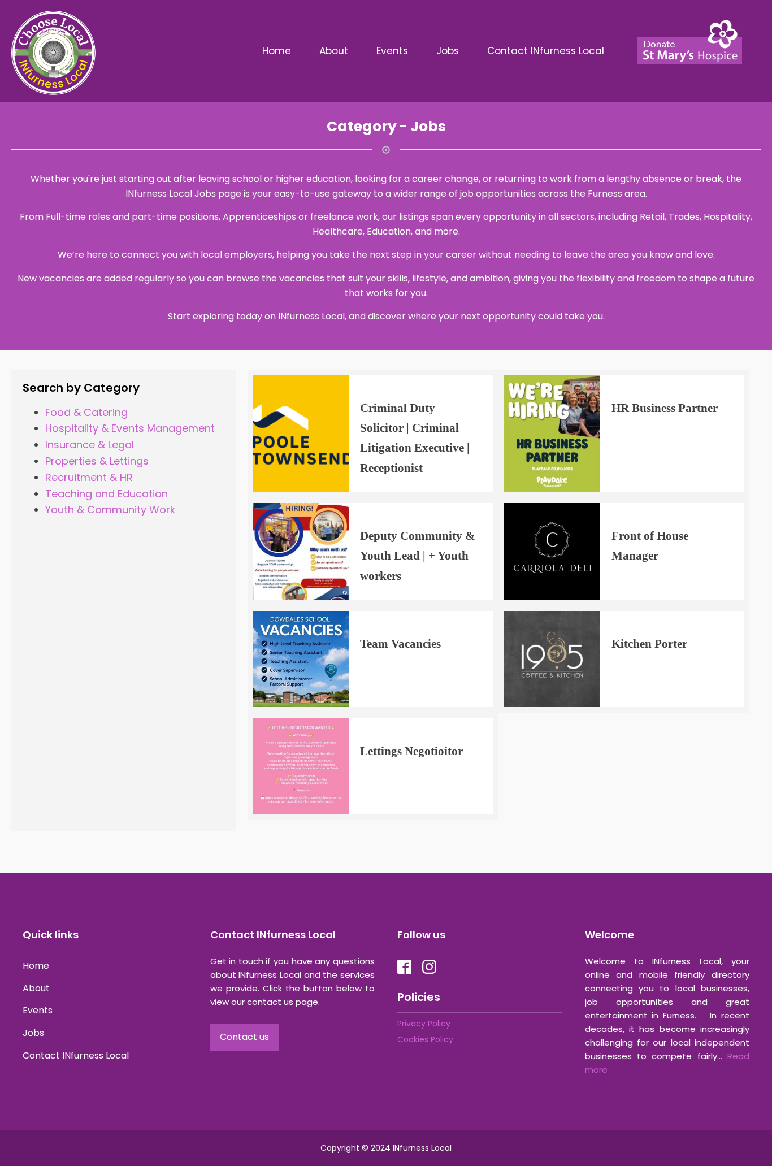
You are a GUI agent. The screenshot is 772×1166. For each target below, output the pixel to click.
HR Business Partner (664, 407)
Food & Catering (86, 412)
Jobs (447, 51)
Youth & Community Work (110, 509)
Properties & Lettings (97, 461)
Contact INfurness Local (547, 51)
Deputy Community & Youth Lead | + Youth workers (417, 555)
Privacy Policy (423, 1023)
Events (392, 51)
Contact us (244, 1036)
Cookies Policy (425, 1039)
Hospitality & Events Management (130, 428)
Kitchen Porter (649, 643)
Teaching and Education (106, 494)
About (333, 51)
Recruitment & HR (89, 477)
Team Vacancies (400, 643)
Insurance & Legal (89, 444)
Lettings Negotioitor (411, 750)
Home (276, 51)
